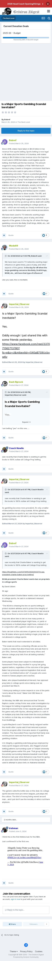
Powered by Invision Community (26, 957)
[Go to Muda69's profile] (4, 247)
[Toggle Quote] (6, 256)
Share (13, 924)
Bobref (7, 119)
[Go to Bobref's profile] (4, 142)
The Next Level (23, 122)
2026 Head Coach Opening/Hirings (24, 4)
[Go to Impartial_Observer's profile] (4, 305)
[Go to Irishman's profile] (4, 830)
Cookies (38, 951)
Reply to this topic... (15, 910)
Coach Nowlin (37, 489)
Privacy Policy (26, 951)
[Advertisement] (26, 72)
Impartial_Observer (13, 395)
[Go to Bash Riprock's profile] (4, 383)
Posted (19, 143)
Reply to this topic (26, 131)
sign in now (15, 899)
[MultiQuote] (4, 235)
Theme (13, 951)
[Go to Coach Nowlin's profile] (4, 449)
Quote (10, 235)
